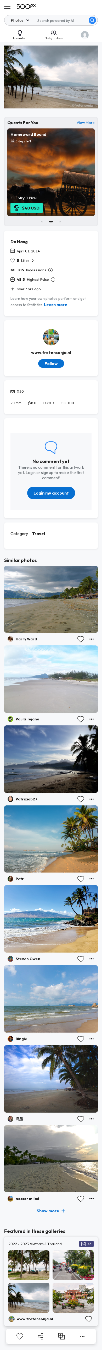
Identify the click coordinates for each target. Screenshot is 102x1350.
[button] (92, 20)
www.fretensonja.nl (51, 352)
